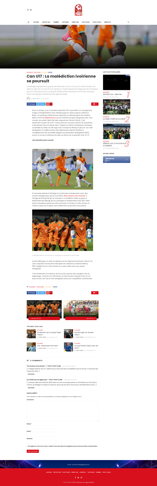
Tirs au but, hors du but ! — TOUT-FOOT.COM (44, 366)
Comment (30, 400)
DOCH (92, 482)
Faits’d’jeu (46, 22)
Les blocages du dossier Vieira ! (84, 333)
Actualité (30, 72)
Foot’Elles (86, 22)
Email (29, 431)
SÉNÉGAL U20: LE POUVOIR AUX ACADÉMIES (114, 144)
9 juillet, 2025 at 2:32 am (70, 380)
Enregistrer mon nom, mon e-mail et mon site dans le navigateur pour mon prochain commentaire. (63, 446)
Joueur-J (82, 472)
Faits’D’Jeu (57, 472)
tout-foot (36, 98)
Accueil (36, 22)
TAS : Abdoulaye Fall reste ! (47, 346)
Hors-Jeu (75, 22)
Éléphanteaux (50, 118)
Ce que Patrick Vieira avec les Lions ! (86, 347)
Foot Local (97, 22)
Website (30, 439)
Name (29, 424)
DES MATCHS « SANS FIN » (112, 94)
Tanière (56, 22)
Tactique (65, 22)
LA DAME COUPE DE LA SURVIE (114, 119)
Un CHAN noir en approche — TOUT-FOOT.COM (44, 380)
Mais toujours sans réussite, (74, 196)
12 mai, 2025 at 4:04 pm (68, 366)
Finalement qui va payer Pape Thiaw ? (49, 333)
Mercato (107, 22)
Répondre (31, 374)
